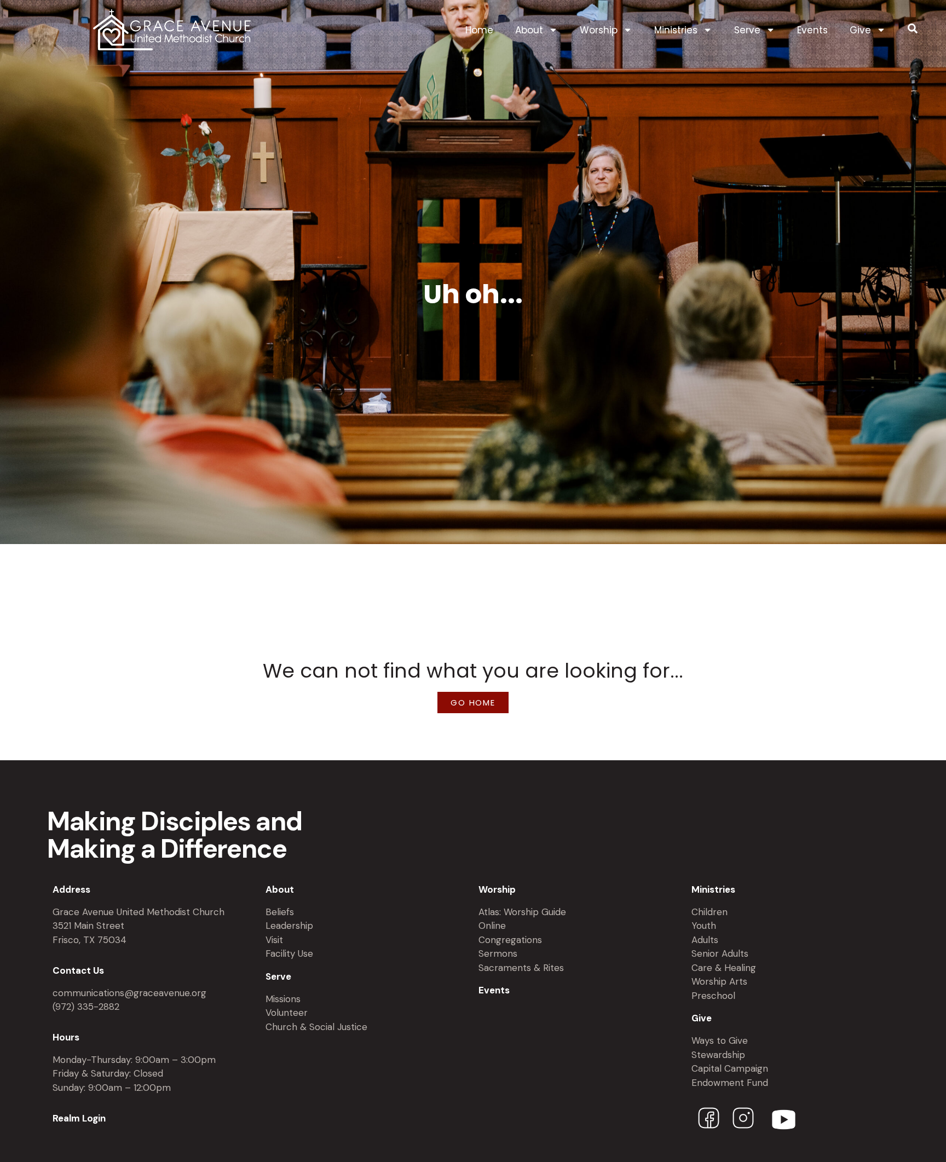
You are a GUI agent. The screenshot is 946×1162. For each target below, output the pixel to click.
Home (479, 30)
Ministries (675, 30)
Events (812, 30)
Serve (747, 30)
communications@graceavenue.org (129, 993)
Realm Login (79, 1118)
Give (860, 30)
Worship (599, 30)
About (529, 30)
